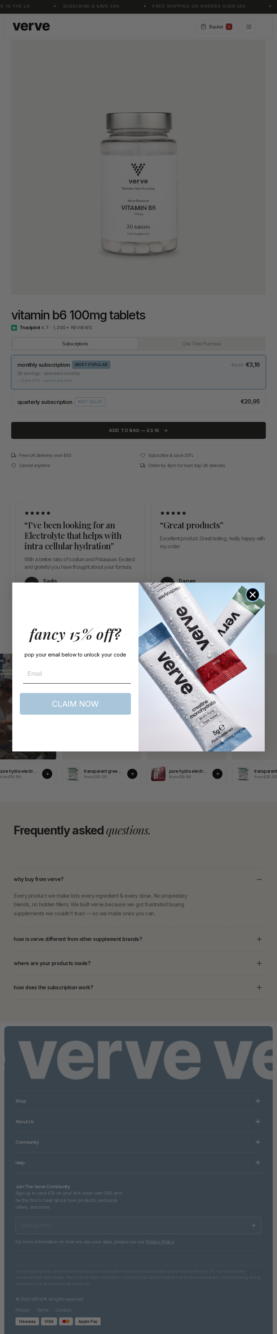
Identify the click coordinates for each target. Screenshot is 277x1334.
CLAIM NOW (75, 704)
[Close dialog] (252, 594)
